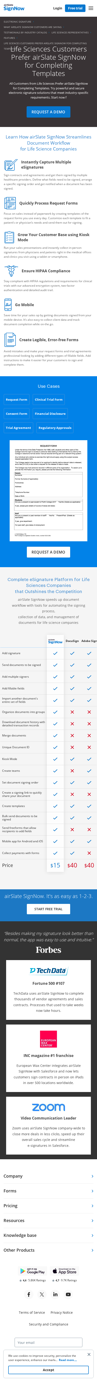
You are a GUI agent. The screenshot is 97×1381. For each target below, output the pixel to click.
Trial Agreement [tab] (18, 428)
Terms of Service (32, 1312)
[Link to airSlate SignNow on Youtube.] (68, 1294)
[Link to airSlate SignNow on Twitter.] (42, 1294)
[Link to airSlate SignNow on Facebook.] (28, 1294)
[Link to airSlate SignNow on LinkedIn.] (55, 1294)
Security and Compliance (48, 1324)
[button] (91, 8)
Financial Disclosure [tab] (50, 414)
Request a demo (48, 112)
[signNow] (14, 8)
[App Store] (64, 1271)
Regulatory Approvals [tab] (55, 428)
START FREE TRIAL (48, 909)
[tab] (48, 1176)
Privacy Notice (62, 1312)
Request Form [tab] (16, 399)
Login (57, 8)
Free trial (75, 8)
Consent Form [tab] (16, 414)
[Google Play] (32, 1271)
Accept (48, 1370)
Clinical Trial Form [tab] (49, 399)
